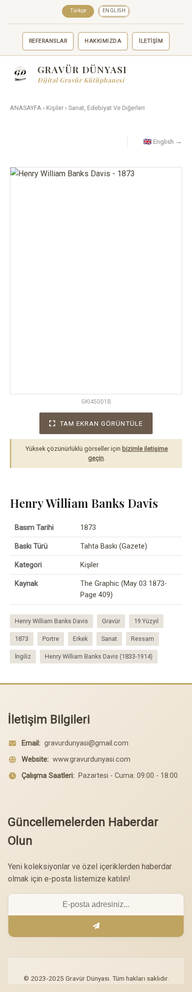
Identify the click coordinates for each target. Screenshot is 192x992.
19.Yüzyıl (146, 621)
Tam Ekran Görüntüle (101, 423)
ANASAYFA (25, 107)
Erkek (80, 638)
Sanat (109, 638)
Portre (50, 638)
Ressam (142, 638)
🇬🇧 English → (162, 141)
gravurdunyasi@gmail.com (86, 743)
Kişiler (55, 107)
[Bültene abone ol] (96, 926)
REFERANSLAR (48, 41)
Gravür (111, 621)
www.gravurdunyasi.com (91, 759)
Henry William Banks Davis (51, 621)
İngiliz (23, 656)
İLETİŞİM (151, 41)
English (114, 10)
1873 (22, 638)
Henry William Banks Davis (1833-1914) (99, 656)
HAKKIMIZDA (103, 41)
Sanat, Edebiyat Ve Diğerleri (106, 107)
